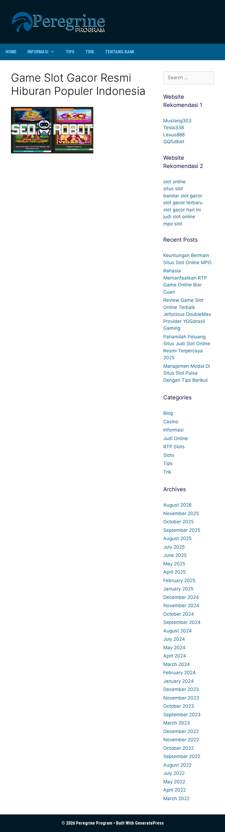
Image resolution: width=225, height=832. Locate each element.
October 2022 (178, 748)
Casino (170, 421)
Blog (168, 413)
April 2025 (174, 572)
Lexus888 (174, 134)
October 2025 (178, 521)
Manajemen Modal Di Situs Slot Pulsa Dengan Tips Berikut (186, 373)
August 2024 (177, 631)
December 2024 (181, 597)
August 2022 (177, 765)
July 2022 (174, 773)
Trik (89, 51)
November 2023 (181, 698)
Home (10, 51)
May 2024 (174, 647)
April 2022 (174, 790)
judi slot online (179, 216)
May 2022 (174, 781)
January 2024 (178, 681)
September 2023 (182, 714)
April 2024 (174, 656)
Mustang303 (177, 120)
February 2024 (179, 672)
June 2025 (175, 555)
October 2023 (178, 706)
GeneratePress (149, 823)
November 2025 (181, 513)
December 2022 (181, 731)
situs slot (173, 188)
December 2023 (181, 689)
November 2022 (181, 739)
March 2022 (176, 798)
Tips (70, 51)
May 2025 (174, 563)
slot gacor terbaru (183, 202)
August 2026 (177, 505)
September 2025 (181, 530)
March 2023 (176, 723)
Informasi (37, 51)
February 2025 (179, 580)
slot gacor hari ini (182, 209)
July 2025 (174, 547)
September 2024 (182, 622)
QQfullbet (173, 141)
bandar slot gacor (182, 195)
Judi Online (175, 438)
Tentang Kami (119, 51)
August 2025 (177, 538)
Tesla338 (173, 127)
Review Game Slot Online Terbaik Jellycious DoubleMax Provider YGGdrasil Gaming (187, 314)
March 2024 (176, 664)
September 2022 (181, 756)
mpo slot (172, 223)
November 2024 (181, 605)
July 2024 (174, 639)
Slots (168, 455)
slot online (174, 181)
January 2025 (178, 588)
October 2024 (178, 614)
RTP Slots (174, 446)
